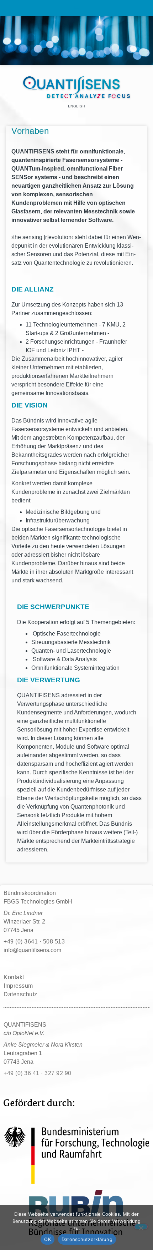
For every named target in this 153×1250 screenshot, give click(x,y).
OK (47, 1239)
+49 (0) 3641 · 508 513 (34, 941)
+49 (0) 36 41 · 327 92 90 (38, 1073)
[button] (76, 8)
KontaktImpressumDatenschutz (20, 985)
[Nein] (141, 1226)
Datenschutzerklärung (87, 1239)
